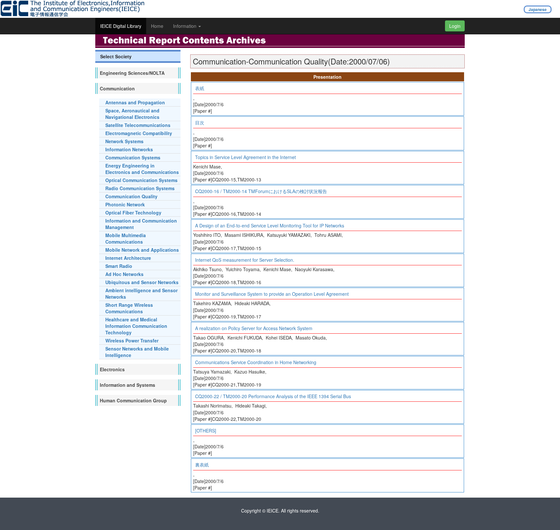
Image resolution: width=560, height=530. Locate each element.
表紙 (199, 88)
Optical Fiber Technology (133, 212)
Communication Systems (132, 157)
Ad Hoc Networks (124, 274)
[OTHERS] (205, 430)
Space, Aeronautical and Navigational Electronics (132, 113)
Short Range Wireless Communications (129, 308)
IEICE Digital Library (120, 26)
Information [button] (185, 26)
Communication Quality (131, 196)
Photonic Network (125, 204)
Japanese (538, 9)
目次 (199, 122)
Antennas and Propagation (135, 102)
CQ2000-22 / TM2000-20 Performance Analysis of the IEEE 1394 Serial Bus (273, 396)
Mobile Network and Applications (142, 250)
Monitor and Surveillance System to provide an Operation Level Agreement (272, 294)
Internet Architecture (128, 258)
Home (157, 26)
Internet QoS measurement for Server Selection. (244, 260)
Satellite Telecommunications (137, 125)
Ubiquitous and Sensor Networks (142, 282)
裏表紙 (202, 464)
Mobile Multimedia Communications (125, 238)
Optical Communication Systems (141, 180)
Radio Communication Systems (140, 188)
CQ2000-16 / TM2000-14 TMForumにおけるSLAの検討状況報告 (261, 191)
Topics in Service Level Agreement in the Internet (245, 157)
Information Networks (129, 149)
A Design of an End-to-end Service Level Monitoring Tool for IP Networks (269, 225)
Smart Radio (118, 266)
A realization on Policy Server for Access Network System (253, 328)
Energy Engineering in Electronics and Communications (142, 168)
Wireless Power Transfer (131, 340)
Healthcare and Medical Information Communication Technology (136, 326)
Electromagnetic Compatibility (138, 133)
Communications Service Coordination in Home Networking (255, 362)
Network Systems (124, 141)
